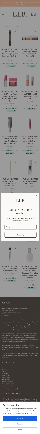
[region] (20, 418)
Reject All (20, 429)
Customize (20, 424)
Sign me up (20, 235)
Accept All (20, 418)
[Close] (36, 195)
